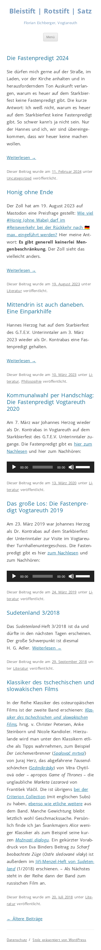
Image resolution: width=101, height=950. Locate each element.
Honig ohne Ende (30, 192)
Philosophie (31, 381)
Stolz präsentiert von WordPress (59, 939)
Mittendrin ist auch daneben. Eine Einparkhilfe (45, 308)
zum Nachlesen (62, 553)
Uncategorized (19, 178)
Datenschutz (17, 939)
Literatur (14, 290)
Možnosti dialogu (32, 840)
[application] (50, 467)
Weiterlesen (21, 157)
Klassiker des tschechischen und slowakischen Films (50, 685)
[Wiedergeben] (14, 467)
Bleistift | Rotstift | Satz (50, 11)
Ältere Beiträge (24, 918)
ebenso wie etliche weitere (55, 803)
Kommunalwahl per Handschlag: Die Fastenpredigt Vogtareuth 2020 (50, 401)
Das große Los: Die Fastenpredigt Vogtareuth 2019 (47, 507)
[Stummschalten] (71, 467)
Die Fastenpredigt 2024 (37, 58)
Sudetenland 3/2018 (33, 612)
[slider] (83, 467)
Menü (50, 37)
